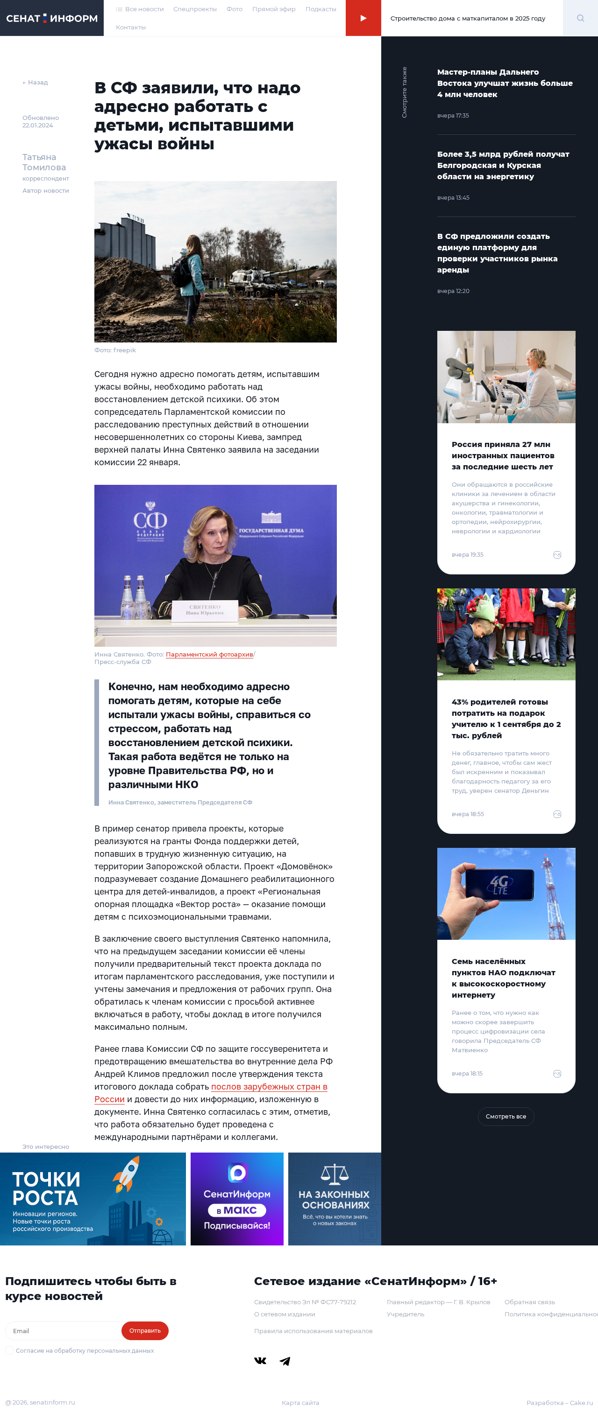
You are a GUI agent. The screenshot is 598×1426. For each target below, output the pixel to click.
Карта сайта (301, 1402)
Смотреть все (506, 1116)
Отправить (145, 1330)
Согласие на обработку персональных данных (85, 1350)
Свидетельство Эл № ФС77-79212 (305, 1302)
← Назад (35, 82)
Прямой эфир (274, 9)
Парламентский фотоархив (209, 654)
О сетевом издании (284, 1314)
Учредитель (405, 1314)
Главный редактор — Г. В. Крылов (439, 1302)
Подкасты (321, 9)
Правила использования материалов (313, 1331)
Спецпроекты (195, 9)
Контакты (131, 27)
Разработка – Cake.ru (560, 1402)
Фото (234, 9)
